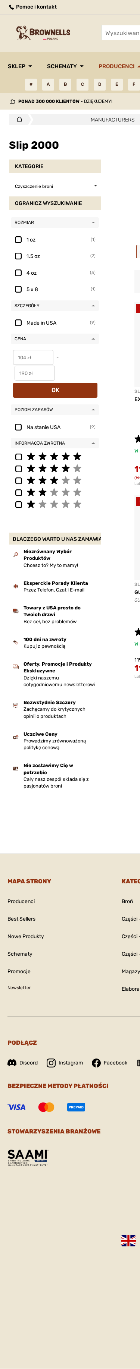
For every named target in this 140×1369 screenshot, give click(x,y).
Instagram (71, 1063)
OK (55, 390)
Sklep (16, 66)
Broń (127, 901)
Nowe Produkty (25, 936)
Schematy (62, 66)
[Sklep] (17, 119)
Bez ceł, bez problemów (50, 621)
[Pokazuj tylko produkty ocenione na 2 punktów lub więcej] (55, 492)
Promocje (19, 971)
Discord (28, 1063)
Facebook (115, 1063)
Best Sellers (21, 919)
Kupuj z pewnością (44, 646)
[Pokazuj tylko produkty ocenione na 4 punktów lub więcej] (55, 468)
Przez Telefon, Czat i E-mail (54, 590)
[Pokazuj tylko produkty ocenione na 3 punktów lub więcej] (55, 480)
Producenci (21, 901)
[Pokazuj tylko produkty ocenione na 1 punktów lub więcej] (55, 504)
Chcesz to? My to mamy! (51, 565)
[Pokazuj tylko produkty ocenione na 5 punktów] (55, 456)
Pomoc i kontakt (36, 7)
